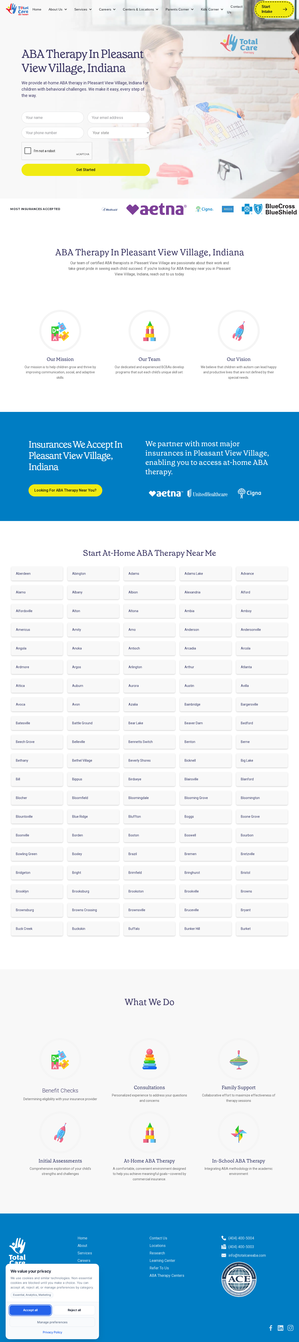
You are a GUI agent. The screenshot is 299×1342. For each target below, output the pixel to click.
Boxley (77, 854)
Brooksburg (80, 891)
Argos (76, 667)
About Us (56, 9)
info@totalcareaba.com (247, 1255)
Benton (190, 742)
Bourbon (247, 835)
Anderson (192, 630)
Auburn (77, 686)
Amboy (246, 611)
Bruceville (192, 910)
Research (157, 1253)
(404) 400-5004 (241, 1238)
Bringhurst (192, 872)
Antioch (134, 648)
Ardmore (22, 667)
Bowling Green (26, 854)
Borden (77, 835)
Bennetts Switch (140, 742)
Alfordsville (24, 611)
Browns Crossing (84, 910)
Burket (246, 929)
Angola (21, 648)
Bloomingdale (138, 798)
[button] (58, 9)
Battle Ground (82, 723)
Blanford (247, 779)
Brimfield (135, 872)
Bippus (77, 779)
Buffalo (134, 929)
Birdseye (134, 779)
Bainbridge (192, 704)
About (82, 1245)
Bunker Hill (192, 929)
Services (80, 9)
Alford (245, 592)
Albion (133, 592)
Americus (23, 630)
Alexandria (192, 592)
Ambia (189, 611)
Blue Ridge (80, 816)
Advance (247, 573)
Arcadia (190, 648)
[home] (17, 9)
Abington (79, 573)
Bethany (22, 760)
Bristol (245, 872)
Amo (132, 630)
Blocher (21, 798)
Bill (18, 779)
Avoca (20, 704)
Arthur (189, 667)
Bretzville (248, 854)
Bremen (190, 854)
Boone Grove (250, 816)
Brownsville (136, 910)
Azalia (133, 704)
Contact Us (234, 9)
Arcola (245, 648)
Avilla (245, 686)
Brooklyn (22, 891)
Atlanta (246, 667)
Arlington (135, 667)
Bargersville (249, 704)
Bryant (246, 910)
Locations (158, 1245)
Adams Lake (194, 573)
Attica (20, 686)
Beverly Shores (139, 760)
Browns (246, 891)
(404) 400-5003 (241, 1247)
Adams (133, 573)
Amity (76, 630)
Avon (76, 704)
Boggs (189, 816)
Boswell (190, 835)
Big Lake (247, 760)
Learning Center (162, 1260)
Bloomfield (80, 798)
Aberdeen (23, 573)
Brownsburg (25, 910)
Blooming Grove (196, 798)
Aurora (133, 686)
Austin (189, 686)
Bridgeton (23, 872)
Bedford (247, 723)
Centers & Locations (138, 9)
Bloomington (250, 798)
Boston (133, 835)
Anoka (77, 648)
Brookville (192, 891)
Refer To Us (159, 1268)
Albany (77, 592)
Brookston (136, 891)
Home (37, 9)
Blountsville (24, 816)
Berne (245, 742)
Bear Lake (135, 723)
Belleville (78, 742)
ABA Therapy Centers (167, 1275)
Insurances (87, 1268)
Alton (76, 611)
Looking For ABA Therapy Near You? (65, 490)
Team (82, 1275)
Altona (133, 611)
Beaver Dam (194, 723)
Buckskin (78, 929)
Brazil (132, 854)
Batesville (23, 723)
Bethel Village (82, 760)
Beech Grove (25, 742)
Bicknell (190, 760)
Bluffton (134, 816)
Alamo (21, 592)
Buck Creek (24, 929)
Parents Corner (177, 9)
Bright (76, 872)
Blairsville (191, 779)
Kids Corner (210, 9)
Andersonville (251, 630)
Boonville (22, 835)
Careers (105, 9)
